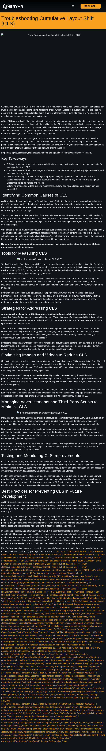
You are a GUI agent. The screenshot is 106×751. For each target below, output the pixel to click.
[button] (73, 6)
